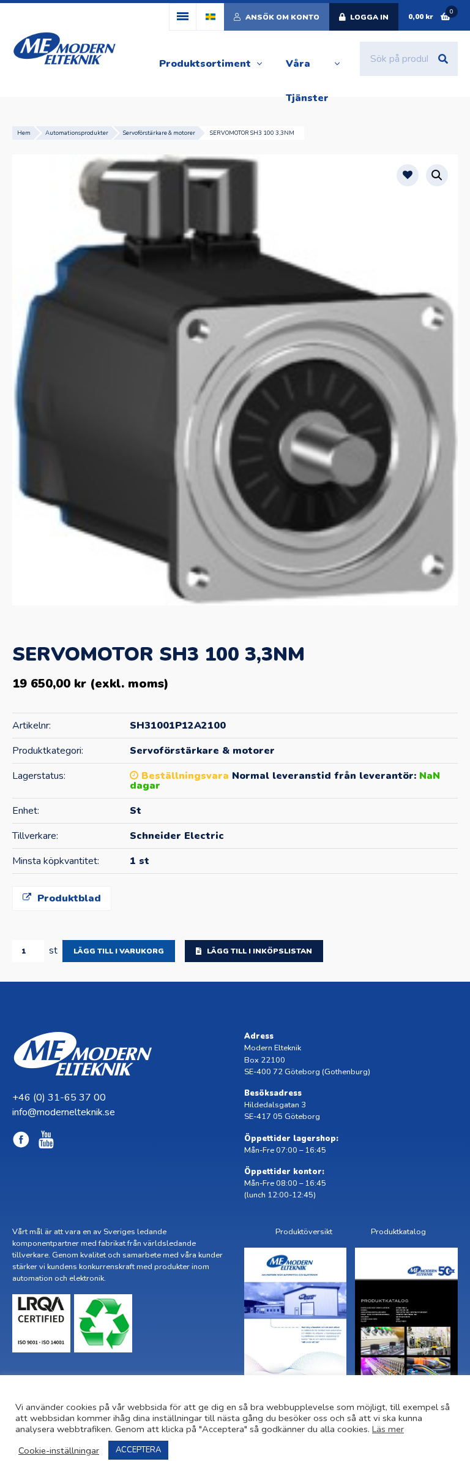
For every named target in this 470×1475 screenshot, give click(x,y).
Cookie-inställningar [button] (58, 1450)
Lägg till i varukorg (118, 951)
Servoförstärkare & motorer (159, 133)
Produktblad (67, 898)
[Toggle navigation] (182, 17)
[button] (437, 175)
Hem (24, 133)
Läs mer (388, 1429)
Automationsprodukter (76, 133)
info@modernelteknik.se (63, 1112)
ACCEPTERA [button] (138, 1449)
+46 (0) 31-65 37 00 (59, 1097)
